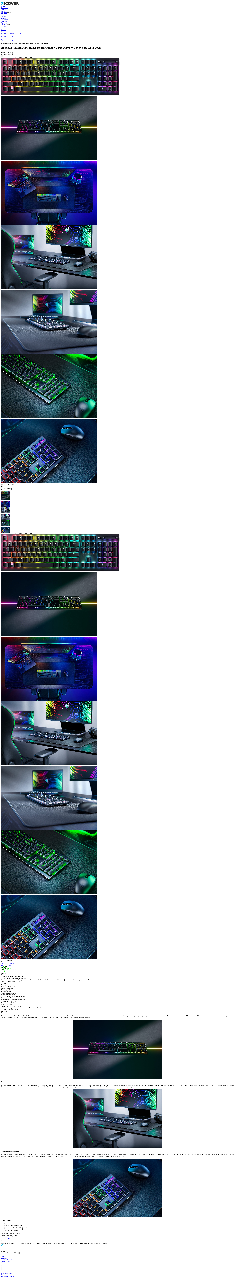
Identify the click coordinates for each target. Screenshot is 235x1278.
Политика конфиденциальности (7, 1275)
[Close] (1, 1240)
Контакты (4, 9)
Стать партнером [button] (6, 1238)
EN (2, 13)
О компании (4, 8)
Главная (3, 16)
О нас (2, 1256)
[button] (9, 1248)
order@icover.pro (6, 1261)
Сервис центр (5, 11)
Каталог (3, 6)
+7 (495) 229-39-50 (6, 1259)
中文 (5, 13)
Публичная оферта (6, 1273)
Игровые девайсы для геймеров (11, 33)
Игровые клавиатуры (7, 36)
